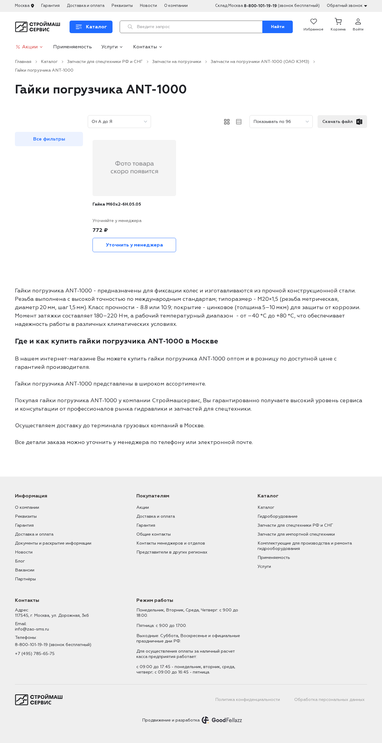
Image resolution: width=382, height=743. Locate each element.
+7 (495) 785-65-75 (35, 653)
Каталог (49, 61)
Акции (30, 47)
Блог (20, 561)
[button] (338, 27)
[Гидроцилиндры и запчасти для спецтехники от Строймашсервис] (38, 26)
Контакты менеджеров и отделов (170, 543)
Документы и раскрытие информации (53, 543)
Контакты (145, 47)
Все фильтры (49, 139)
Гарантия (50, 5)
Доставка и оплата (85, 5)
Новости (148, 5)
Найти (277, 26)
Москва (22, 5)
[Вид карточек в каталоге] (227, 122)
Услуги (109, 47)
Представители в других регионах (171, 552)
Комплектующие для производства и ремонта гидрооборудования (305, 546)
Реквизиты (122, 5)
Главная (23, 61)
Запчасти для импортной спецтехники (296, 534)
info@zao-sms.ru (32, 629)
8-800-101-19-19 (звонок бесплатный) (53, 644)
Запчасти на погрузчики (176, 61)
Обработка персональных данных (329, 699)
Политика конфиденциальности (247, 699)
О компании (176, 5)
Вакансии (24, 570)
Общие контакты (153, 534)
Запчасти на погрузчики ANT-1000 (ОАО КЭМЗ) (260, 61)
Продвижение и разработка (171, 720)
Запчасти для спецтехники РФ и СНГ (105, 61)
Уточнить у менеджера (134, 245)
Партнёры (25, 579)
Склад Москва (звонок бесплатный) (267, 5)
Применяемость (72, 47)
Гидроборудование (278, 516)
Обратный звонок (345, 5)
